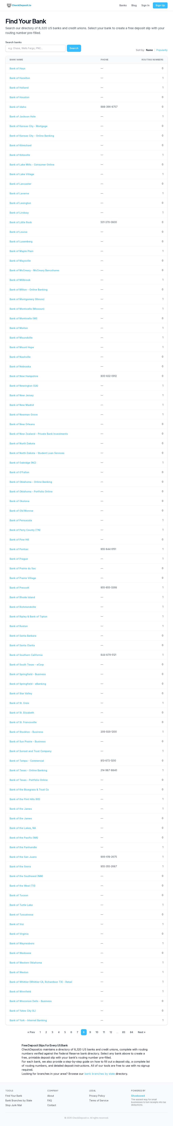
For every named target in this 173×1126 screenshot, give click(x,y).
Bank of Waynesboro (22, 943)
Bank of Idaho (18, 106)
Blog (134, 5)
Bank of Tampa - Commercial (27, 760)
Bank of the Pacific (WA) (24, 837)
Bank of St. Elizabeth (22, 712)
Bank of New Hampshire (24, 376)
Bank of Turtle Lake (21, 904)
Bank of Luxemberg (21, 241)
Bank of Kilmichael (21, 145)
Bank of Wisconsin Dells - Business (31, 1001)
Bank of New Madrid (22, 405)
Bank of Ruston (19, 626)
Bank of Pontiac (19, 549)
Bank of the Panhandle (23, 847)
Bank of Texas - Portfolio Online (29, 780)
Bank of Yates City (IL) (23, 1010)
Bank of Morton (19, 328)
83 (123, 1032)
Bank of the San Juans (23, 856)
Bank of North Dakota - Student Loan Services (37, 453)
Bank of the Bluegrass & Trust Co (29, 789)
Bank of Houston (19, 97)
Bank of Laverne (19, 193)
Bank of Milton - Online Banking (28, 289)
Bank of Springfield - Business (28, 674)
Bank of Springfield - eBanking (28, 683)
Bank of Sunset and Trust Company (31, 751)
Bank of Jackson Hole (23, 116)
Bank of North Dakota (22, 443)
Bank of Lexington (20, 203)
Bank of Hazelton (20, 78)
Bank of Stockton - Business (26, 731)
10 (97, 1032)
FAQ (49, 1100)
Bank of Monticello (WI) (23, 318)
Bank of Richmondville (23, 606)
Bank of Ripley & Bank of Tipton (28, 616)
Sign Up (160, 5)
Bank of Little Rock (21, 222)
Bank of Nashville (20, 356)
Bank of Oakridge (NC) (23, 462)
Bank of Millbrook (20, 280)
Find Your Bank (13, 1095)
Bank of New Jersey (22, 395)
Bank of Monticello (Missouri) (27, 308)
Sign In (145, 5)
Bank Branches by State (18, 1100)
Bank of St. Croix (19, 703)
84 (131, 1032)
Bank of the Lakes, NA (23, 828)
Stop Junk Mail (13, 1105)
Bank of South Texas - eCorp (27, 664)
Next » (141, 1032)
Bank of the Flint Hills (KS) (25, 799)
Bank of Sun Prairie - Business (28, 741)
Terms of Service (98, 1100)
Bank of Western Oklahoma (26, 962)
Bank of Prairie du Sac (23, 568)
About (50, 1095)
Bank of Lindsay (19, 212)
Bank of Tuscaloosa (21, 914)
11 (104, 1032)
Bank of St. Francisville (23, 722)
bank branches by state (99, 1073)
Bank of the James (21, 808)
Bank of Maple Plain (21, 251)
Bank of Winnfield (20, 991)
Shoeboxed (138, 1095)
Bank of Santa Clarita (22, 645)
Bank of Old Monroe (21, 510)
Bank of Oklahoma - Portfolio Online (31, 491)
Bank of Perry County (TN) (25, 530)
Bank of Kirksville (20, 155)
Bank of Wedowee (20, 953)
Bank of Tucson (19, 895)
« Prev (31, 1032)
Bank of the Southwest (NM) (26, 876)
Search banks (13, 42)
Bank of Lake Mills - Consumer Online (32, 164)
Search (74, 48)
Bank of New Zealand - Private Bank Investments (39, 433)
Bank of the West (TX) (22, 885)
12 (111, 1032)
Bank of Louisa (18, 231)
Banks (123, 5)
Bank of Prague (19, 558)
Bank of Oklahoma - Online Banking (31, 481)
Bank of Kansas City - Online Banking (32, 135)
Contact (51, 1105)
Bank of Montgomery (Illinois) (27, 299)
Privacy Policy (97, 1095)
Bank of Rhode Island (22, 597)
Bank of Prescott (19, 587)
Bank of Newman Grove (24, 414)
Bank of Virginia (19, 933)
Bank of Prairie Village (23, 578)
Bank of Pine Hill (19, 539)
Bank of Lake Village (22, 174)
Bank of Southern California (26, 655)
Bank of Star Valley (21, 693)
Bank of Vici (17, 924)
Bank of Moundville (21, 337)
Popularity (162, 50)
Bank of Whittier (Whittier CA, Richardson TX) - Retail (41, 981)
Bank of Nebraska (20, 366)
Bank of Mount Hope (22, 347)
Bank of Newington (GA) (24, 385)
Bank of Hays (17, 68)
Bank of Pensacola (21, 520)
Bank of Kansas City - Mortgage (28, 126)
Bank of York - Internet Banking (28, 1020)
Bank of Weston (19, 972)
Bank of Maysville (20, 260)
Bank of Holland (19, 87)
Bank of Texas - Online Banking (28, 770)
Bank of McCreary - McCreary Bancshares (34, 270)
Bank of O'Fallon (19, 472)
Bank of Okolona (19, 501)
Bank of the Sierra (20, 866)
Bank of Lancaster (20, 183)
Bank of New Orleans (22, 424)
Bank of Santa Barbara (23, 635)
